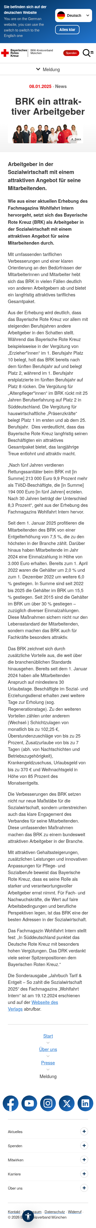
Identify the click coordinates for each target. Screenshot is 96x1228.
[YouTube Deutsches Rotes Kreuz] (29, 1103)
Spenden (71, 53)
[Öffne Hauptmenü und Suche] (88, 53)
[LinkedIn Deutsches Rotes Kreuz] (85, 1103)
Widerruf (74, 1211)
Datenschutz (55, 1211)
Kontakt (14, 1211)
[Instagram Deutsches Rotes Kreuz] (48, 1103)
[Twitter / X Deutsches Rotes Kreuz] (67, 1103)
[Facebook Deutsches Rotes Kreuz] (10, 1103)
